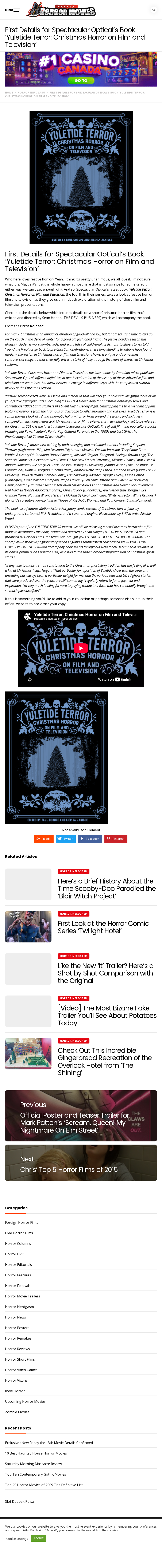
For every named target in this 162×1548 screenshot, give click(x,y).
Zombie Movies (17, 1412)
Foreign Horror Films (21, 1222)
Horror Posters (17, 1327)
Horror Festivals (18, 1285)
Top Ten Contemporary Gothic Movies (35, 1474)
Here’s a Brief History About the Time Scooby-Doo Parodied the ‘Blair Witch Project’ (107, 888)
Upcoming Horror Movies (25, 1401)
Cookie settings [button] (17, 1538)
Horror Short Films (20, 1359)
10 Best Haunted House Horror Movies (36, 1453)
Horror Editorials (18, 1264)
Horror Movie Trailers (22, 1296)
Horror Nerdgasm (73, 871)
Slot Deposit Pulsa (19, 1501)
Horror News (15, 1317)
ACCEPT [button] (38, 1538)
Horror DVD (14, 1254)
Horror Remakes (18, 1338)
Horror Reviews (17, 1348)
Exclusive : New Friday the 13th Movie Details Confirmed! (49, 1442)
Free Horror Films (19, 1233)
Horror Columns (18, 1243)
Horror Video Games (21, 1370)
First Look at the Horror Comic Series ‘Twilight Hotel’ (103, 927)
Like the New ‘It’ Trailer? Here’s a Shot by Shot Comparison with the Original (106, 973)
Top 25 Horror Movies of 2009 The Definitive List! (44, 1485)
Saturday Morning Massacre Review (33, 1463)
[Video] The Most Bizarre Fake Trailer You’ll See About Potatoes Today (107, 1015)
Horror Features (18, 1275)
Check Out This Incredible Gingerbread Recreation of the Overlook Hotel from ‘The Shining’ (105, 1061)
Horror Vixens (16, 1380)
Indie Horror (15, 1391)
